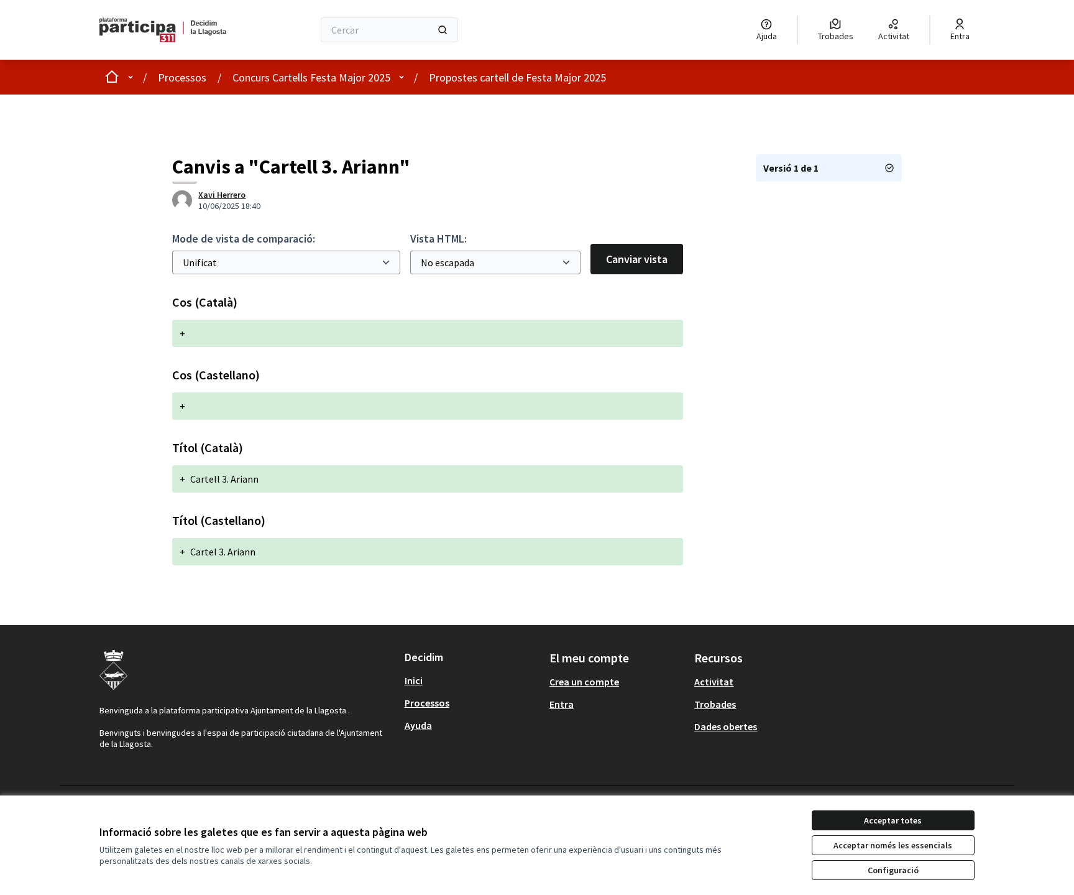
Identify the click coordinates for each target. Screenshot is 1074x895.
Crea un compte (584, 681)
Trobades (715, 704)
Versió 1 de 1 (791, 168)
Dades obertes (725, 726)
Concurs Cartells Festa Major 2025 (311, 77)
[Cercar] (442, 30)
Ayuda (418, 725)
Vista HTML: (438, 238)
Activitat (713, 681)
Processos (182, 77)
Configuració (893, 870)
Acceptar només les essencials (892, 845)
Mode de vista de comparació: (243, 238)
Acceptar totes (893, 820)
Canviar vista (637, 259)
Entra (561, 704)
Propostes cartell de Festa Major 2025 (517, 77)
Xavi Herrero (222, 194)
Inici (414, 680)
